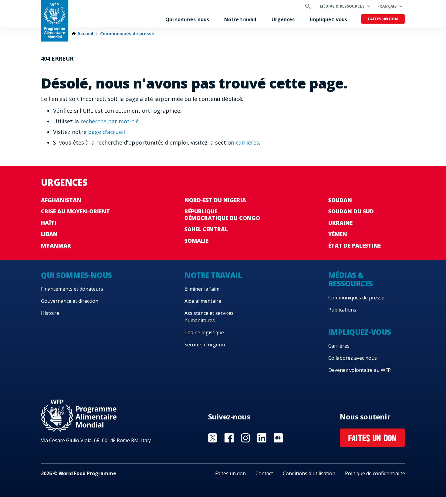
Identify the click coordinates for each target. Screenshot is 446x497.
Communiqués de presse (127, 33)
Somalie (196, 240)
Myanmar (56, 245)
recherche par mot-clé (110, 121)
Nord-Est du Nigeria (215, 200)
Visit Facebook (229, 437)
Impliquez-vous (328, 19)
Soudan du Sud (351, 211)
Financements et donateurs (72, 288)
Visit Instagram (245, 437)
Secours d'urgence (205, 344)
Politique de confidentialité (375, 473)
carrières (247, 142)
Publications (342, 309)
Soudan (340, 200)
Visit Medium (278, 437)
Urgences (283, 19)
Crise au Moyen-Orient (75, 211)
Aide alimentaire (202, 301)
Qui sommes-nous (187, 19)
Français (387, 6)
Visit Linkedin (261, 437)
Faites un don (383, 19)
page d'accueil (107, 131)
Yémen (337, 234)
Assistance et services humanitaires (209, 317)
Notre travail (240, 19)
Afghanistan (61, 200)
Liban (49, 234)
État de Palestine (354, 245)
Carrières (339, 345)
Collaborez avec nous (352, 358)
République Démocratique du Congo (222, 215)
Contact (264, 473)
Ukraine (340, 222)
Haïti (48, 222)
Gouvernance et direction (69, 301)
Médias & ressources (342, 6)
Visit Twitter (212, 437)
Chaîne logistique (204, 332)
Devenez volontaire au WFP (359, 370)
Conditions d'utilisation (309, 473)
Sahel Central (206, 229)
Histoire (50, 313)
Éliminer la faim (201, 288)
